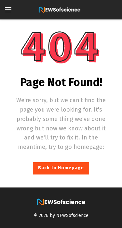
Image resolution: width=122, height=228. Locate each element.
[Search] (112, 10)
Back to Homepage (61, 168)
